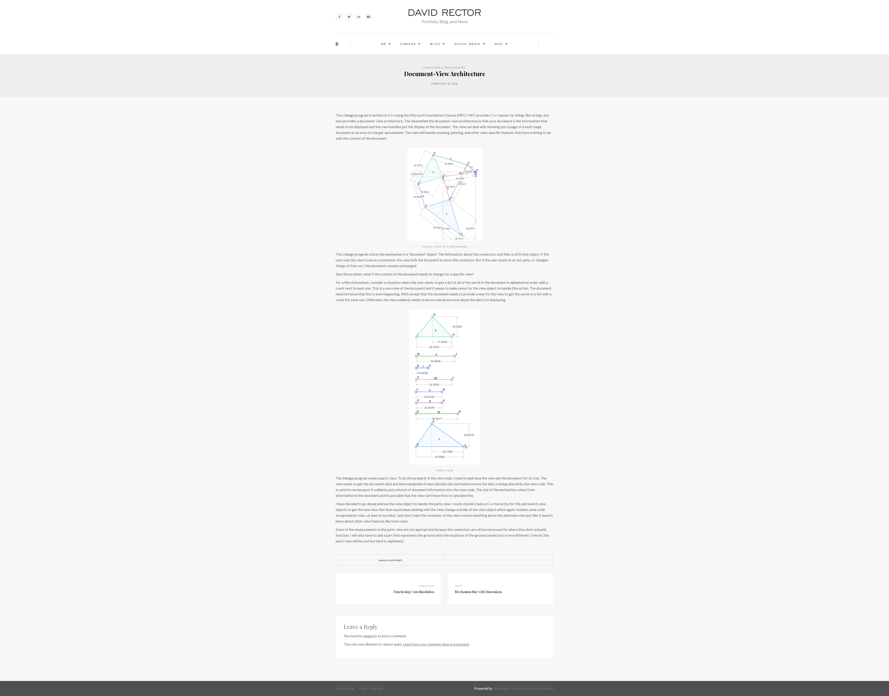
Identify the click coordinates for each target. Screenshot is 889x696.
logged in (370, 636)
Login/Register (371, 688)
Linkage (408, 44)
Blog (435, 44)
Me (383, 44)
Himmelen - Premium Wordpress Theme (523, 688)
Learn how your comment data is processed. (436, 644)
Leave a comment (390, 560)
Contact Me (345, 688)
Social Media (467, 44)
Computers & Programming (444, 67)
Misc (499, 44)
